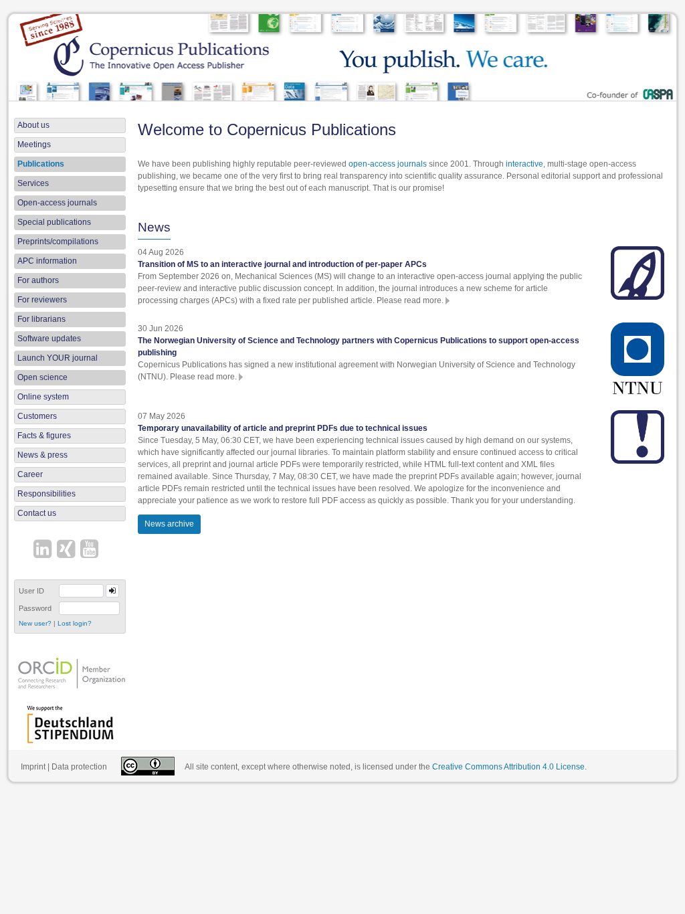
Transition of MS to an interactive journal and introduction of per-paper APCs (282, 264)
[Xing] (67, 551)
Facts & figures (44, 435)
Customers (37, 416)
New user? (35, 623)
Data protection (79, 766)
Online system (43, 396)
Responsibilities (46, 493)
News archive (169, 524)
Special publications (54, 222)
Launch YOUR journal (57, 358)
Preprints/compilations (57, 241)
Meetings (34, 144)
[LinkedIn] (44, 551)
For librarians (41, 319)
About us (33, 125)
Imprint (33, 766)
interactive (524, 164)
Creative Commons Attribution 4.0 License (508, 766)
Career (30, 474)
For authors (38, 280)
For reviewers (42, 299)
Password (35, 608)
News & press (42, 455)
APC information (47, 261)
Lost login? (75, 623)
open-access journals (388, 164)
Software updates (49, 338)
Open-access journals (57, 202)
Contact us (36, 513)
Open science (42, 377)
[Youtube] (91, 551)
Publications (40, 164)
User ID (31, 591)
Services (33, 183)
